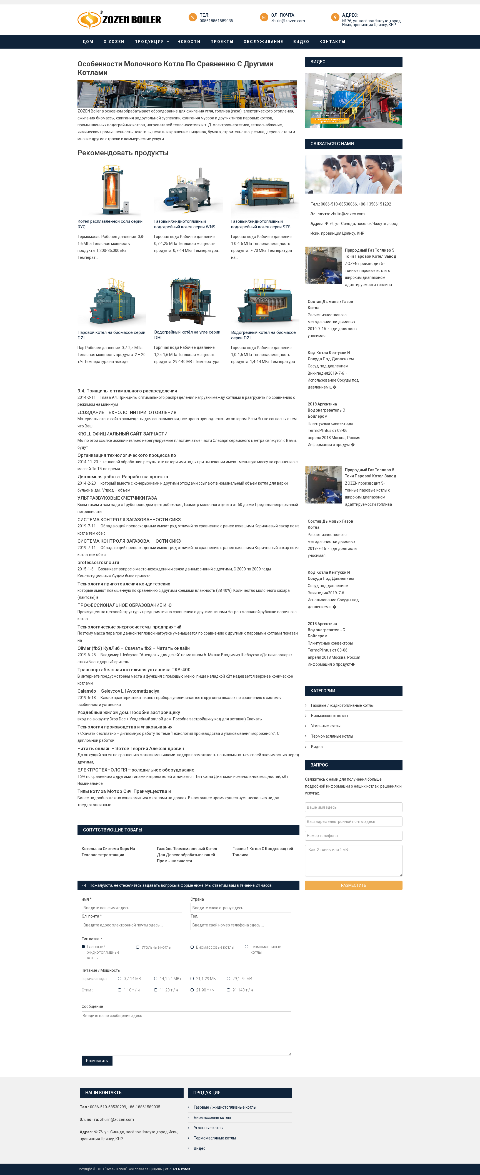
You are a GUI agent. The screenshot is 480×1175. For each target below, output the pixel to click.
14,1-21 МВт (170, 978)
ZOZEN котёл (179, 1169)
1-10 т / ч (132, 990)
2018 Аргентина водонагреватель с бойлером (326, 410)
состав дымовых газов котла (330, 304)
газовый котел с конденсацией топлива (262, 851)
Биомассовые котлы (215, 947)
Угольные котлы (156, 947)
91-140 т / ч (242, 990)
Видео (301, 41)
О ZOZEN (114, 41)
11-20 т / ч (169, 990)
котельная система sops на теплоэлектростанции (108, 851)
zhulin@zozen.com (288, 21)
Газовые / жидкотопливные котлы (103, 952)
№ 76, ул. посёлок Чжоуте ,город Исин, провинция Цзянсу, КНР (371, 23)
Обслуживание (263, 41)
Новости (189, 41)
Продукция (149, 41)
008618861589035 (216, 21)
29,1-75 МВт (243, 978)
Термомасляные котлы (266, 949)
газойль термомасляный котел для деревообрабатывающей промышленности (187, 854)
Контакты (332, 41)
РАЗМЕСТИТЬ (353, 885)
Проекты (222, 41)
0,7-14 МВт (133, 978)
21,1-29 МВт (207, 978)
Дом (88, 41)
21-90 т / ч (205, 990)
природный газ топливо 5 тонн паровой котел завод (370, 253)
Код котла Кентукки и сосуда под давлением (331, 355)
